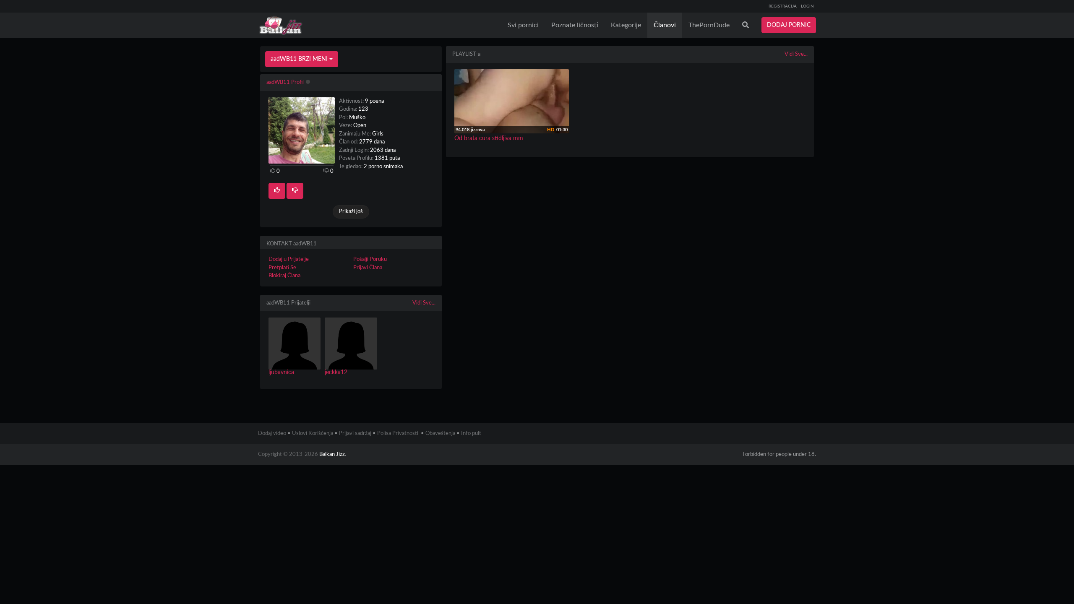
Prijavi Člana (367, 268)
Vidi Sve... (423, 303)
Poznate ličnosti (574, 25)
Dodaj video (272, 433)
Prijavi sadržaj (355, 433)
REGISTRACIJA (783, 6)
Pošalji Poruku (370, 259)
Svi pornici (523, 25)
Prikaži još (351, 211)
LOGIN (807, 6)
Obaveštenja (440, 433)
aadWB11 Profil (285, 82)
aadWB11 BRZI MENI (300, 59)
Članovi (665, 25)
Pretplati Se (282, 268)
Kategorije (626, 25)
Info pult (471, 433)
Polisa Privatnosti (397, 433)
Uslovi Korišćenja (312, 433)
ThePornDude (709, 25)
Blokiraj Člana (284, 276)
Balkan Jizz (332, 454)
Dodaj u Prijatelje (288, 259)
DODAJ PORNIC (789, 25)
